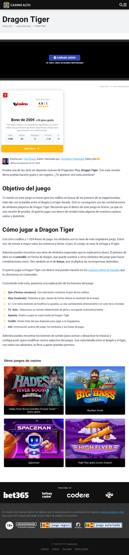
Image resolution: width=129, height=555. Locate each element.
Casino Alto (7, 26)
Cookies (55, 549)
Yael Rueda (29, 158)
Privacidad (67, 549)
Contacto (45, 549)
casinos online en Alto (112, 512)
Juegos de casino (23, 26)
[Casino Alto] (34, 5)
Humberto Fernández (72, 158)
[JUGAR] (34, 386)
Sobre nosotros (81, 549)
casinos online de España (104, 270)
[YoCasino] (20, 112)
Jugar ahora (30, 148)
